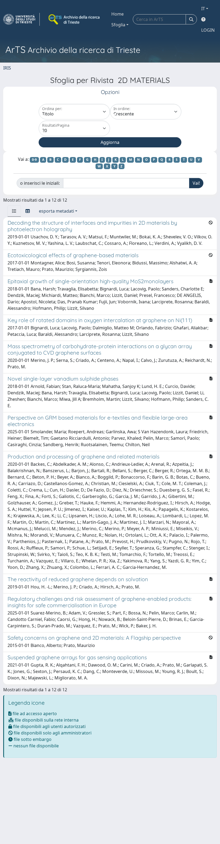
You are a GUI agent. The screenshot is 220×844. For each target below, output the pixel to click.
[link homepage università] (74, 19)
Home (117, 14)
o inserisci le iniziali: (40, 183)
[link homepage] (21, 19)
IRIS (7, 68)
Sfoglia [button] (118, 25)
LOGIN (208, 30)
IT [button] (203, 9)
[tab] (14, 211)
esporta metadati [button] (56, 211)
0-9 (34, 159)
